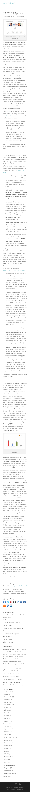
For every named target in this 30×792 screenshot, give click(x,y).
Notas (6, 759)
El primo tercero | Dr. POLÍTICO (12, 669)
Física (5, 713)
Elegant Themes (19, 787)
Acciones (6, 726)
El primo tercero (7, 625)
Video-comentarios (9, 773)
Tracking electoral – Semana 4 (18, 586)
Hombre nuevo (7, 639)
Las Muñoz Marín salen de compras (13, 628)
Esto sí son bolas (7, 636)
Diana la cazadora (14, 676)
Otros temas (6, 702)
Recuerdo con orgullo (19, 685)
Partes (6, 694)
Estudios (6, 745)
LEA (5, 754)
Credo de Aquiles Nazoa (10, 620)
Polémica (7, 762)
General (6, 751)
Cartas (6, 734)
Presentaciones (8, 765)
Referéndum (7, 770)
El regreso (19, 679)
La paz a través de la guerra (11, 634)
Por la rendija (8, 697)
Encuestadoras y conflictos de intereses (13, 270)
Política (12, 16)
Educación (7, 710)
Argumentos (6, 16)
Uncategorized (7, 776)
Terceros (6, 699)
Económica (7, 740)
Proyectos (7, 768)
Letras (6, 718)
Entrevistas (7, 743)
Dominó (6, 707)
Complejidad (8, 704)
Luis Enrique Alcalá (10, 14)
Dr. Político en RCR (9, 737)
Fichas (6, 748)
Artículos (6, 732)
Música (6, 721)
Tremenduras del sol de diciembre (13, 671)
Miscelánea (6, 692)
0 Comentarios (20, 16)
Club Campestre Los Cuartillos (11, 622)
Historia (6, 715)
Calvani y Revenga (8, 642)
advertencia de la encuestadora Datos (13, 116)
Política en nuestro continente (11, 631)
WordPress (20, 789)
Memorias (7, 757)
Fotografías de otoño (9, 12)
